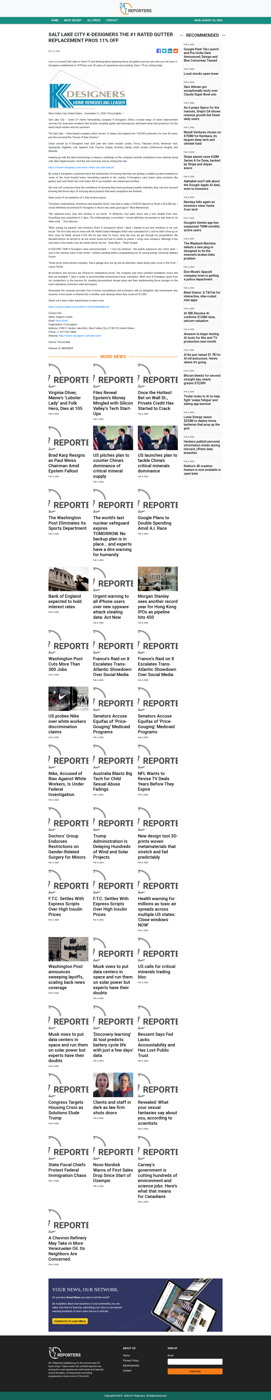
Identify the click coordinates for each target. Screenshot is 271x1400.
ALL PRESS (93, 20)
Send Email (62, 320)
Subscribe (195, 1371)
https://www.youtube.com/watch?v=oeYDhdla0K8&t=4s (78, 306)
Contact (127, 1370)
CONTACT (112, 20)
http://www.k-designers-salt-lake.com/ (80, 335)
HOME (54, 20)
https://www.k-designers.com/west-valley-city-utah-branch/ (81, 167)
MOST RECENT (73, 20)
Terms (126, 1355)
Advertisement (131, 1365)
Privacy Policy (131, 1360)
